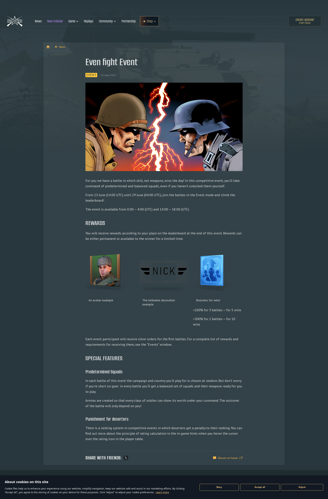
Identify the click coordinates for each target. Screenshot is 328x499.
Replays (88, 21)
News (38, 21)
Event (91, 75)
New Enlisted (55, 21)
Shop (150, 21)
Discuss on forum (228, 458)
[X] (126, 458)
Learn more (162, 492)
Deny (219, 487)
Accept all (260, 487)
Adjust (301, 487)
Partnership (128, 21)
